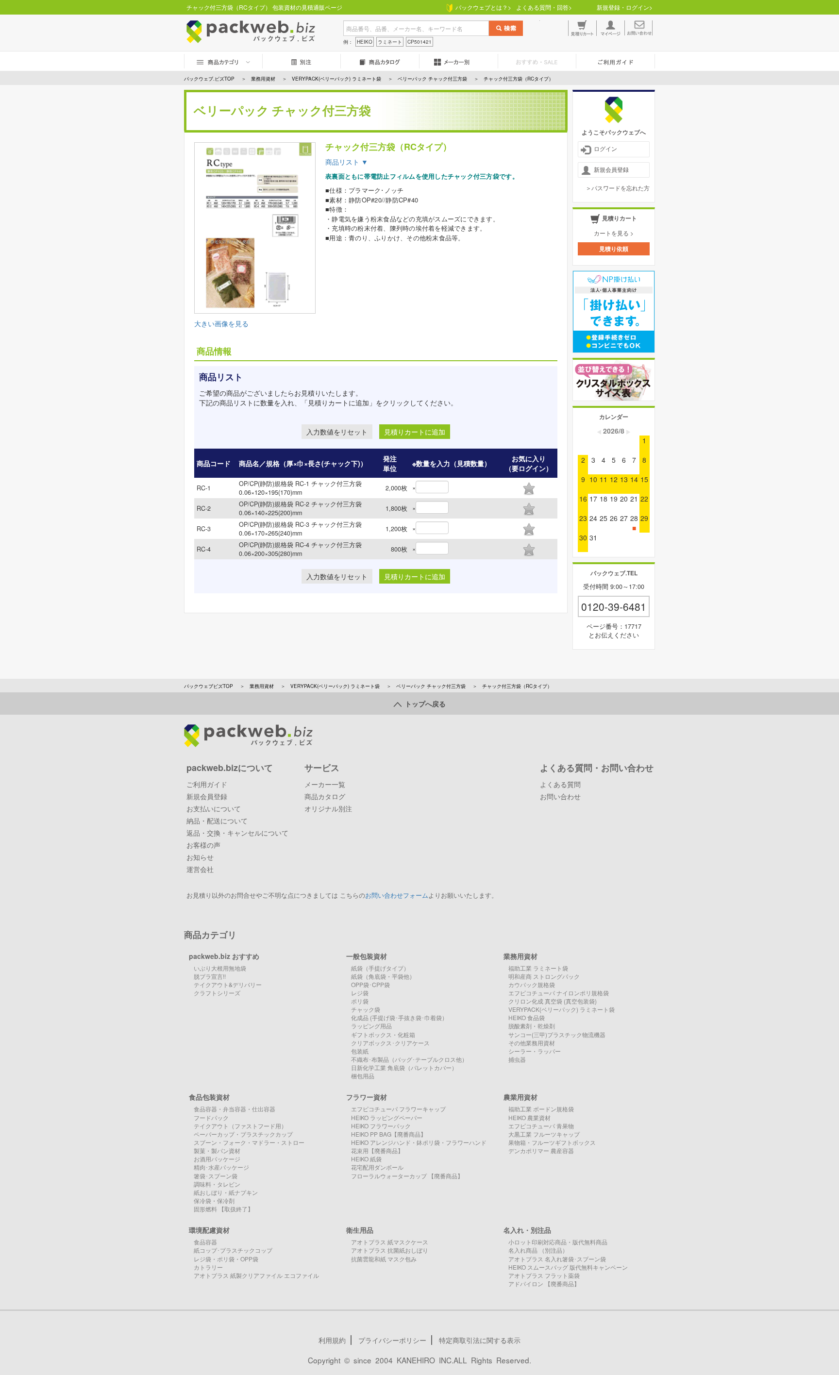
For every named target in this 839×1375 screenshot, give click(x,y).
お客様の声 (203, 845)
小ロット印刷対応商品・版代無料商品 (557, 1242)
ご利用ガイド (206, 784)
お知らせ (200, 857)
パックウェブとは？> (482, 7)
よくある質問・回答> (544, 7)
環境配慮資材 (209, 1230)
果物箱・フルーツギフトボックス (552, 1142)
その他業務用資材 (531, 1043)
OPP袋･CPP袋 (370, 984)
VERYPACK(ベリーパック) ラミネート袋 (335, 686)
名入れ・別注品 (527, 1230)
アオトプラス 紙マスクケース (389, 1242)
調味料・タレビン (217, 1184)
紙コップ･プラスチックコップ (233, 1250)
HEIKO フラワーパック (381, 1126)
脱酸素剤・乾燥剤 (531, 1026)
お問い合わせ (560, 796)
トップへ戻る (424, 703)
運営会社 (200, 869)
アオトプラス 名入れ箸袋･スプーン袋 (557, 1259)
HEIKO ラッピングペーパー (386, 1117)
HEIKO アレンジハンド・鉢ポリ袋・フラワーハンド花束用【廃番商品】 (419, 1146)
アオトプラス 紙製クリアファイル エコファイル (256, 1275)
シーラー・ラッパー (534, 1051)
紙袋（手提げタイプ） (380, 968)
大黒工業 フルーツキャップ (544, 1134)
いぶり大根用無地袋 (220, 968)
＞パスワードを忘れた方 (618, 188)
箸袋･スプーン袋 (215, 1176)
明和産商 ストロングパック (544, 976)
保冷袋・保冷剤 (214, 1200)
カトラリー (208, 1267)
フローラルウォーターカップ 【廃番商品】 (407, 1176)
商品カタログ (324, 796)
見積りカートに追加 (414, 431)
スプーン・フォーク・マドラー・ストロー (249, 1142)
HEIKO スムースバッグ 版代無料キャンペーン (568, 1267)
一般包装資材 (366, 956)
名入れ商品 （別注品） (538, 1250)
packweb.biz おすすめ (224, 956)
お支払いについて (213, 808)
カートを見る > (614, 233)
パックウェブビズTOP (208, 686)
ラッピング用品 (371, 1026)
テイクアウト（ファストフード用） (240, 1126)
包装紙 (360, 1051)
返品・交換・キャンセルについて (237, 833)
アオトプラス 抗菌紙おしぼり (389, 1250)
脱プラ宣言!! (210, 976)
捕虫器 (517, 1059)
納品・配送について (217, 820)
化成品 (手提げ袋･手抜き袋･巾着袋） (399, 1017)
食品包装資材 (209, 1097)
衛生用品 (359, 1230)
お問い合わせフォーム (396, 895)
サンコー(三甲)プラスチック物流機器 (556, 1034)
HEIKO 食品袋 (526, 1017)
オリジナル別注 (328, 808)
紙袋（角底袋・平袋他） (383, 976)
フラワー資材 (366, 1097)
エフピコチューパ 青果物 (541, 1126)
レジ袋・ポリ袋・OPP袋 (226, 1259)
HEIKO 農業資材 (529, 1117)
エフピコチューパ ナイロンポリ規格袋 (558, 993)
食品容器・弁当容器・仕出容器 (234, 1109)
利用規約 (332, 1340)
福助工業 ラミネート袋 (538, 968)
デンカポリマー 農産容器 (541, 1150)
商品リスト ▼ (346, 162)
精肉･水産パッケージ (221, 1167)
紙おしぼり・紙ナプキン (226, 1192)
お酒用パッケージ (217, 1159)
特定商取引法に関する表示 (479, 1340)
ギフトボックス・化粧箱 (383, 1034)
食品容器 (205, 1242)
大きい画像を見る (221, 323)
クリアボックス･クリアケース (390, 1043)
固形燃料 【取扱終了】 (223, 1209)
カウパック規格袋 (531, 984)
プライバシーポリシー (392, 1340)
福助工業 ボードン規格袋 (541, 1109)
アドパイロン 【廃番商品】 (544, 1283)
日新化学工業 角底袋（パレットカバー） (404, 1067)
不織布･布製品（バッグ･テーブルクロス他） (409, 1059)
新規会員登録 (611, 169)
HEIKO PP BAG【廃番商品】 (388, 1134)
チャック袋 (365, 1009)
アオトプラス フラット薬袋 (544, 1275)
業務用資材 (262, 686)
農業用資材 (520, 1097)
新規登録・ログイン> (625, 7)
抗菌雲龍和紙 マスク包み (384, 1259)
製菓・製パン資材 (217, 1150)
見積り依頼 (613, 248)
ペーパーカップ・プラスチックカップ (243, 1134)
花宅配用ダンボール (377, 1167)
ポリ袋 (360, 1001)
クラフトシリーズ (217, 993)
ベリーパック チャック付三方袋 (431, 686)
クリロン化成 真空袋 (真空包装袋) (552, 1001)
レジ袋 (360, 993)
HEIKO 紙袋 (366, 1159)
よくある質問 (560, 784)
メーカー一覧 (324, 784)
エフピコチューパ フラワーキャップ (398, 1109)
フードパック (211, 1117)
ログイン (605, 148)
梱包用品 (362, 1076)
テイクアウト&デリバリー (228, 984)
